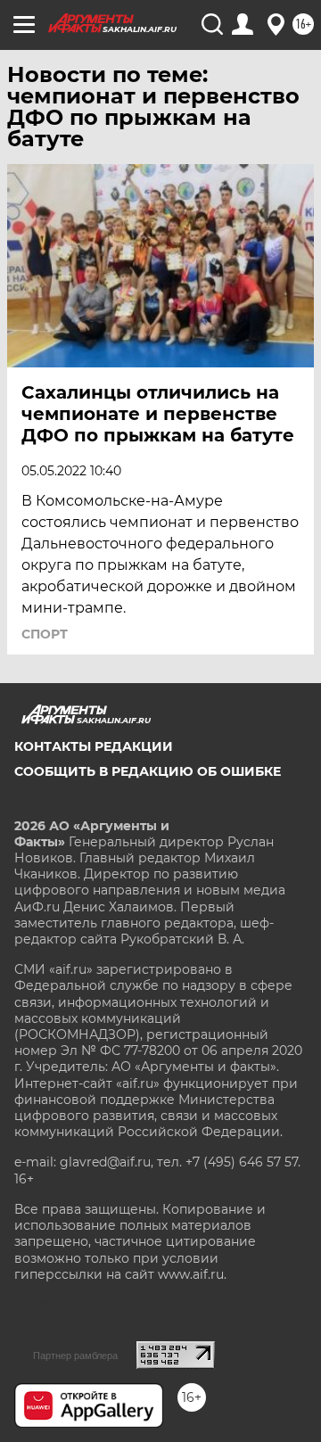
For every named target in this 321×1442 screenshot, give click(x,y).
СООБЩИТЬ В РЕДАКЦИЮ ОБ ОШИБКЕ (147, 771)
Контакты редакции (93, 746)
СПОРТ (44, 634)
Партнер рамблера (75, 1355)
